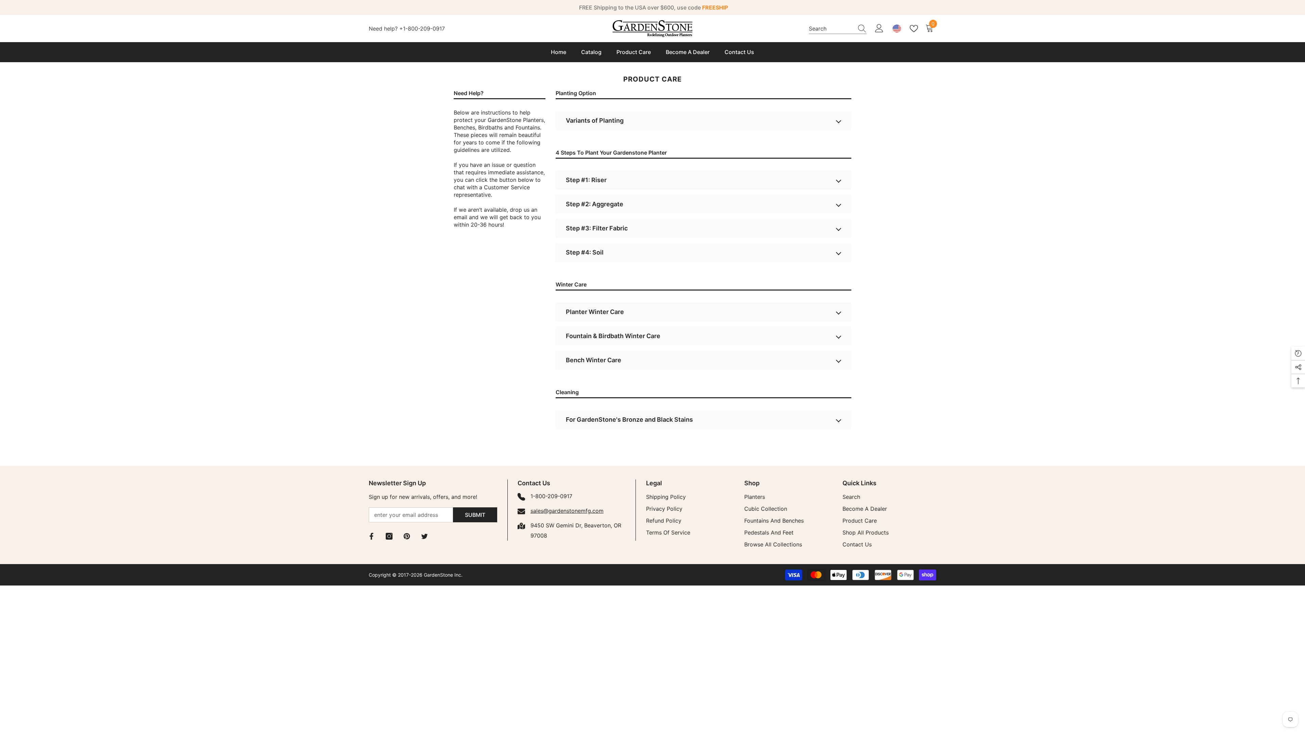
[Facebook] (371, 536)
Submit (475, 514)
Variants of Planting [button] (595, 120)
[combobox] (831, 28)
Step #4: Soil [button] (585, 252)
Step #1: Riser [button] (586, 180)
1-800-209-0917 (551, 496)
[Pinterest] (407, 536)
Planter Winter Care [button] (595, 311)
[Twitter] (424, 536)
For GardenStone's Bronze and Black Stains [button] (629, 419)
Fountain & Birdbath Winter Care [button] (613, 335)
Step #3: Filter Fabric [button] (597, 228)
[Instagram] (389, 536)
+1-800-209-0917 (422, 28)
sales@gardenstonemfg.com (567, 510)
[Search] (838, 28)
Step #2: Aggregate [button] (594, 204)
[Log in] (879, 28)
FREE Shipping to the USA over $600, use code (653, 7)
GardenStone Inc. (443, 575)
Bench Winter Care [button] (593, 360)
